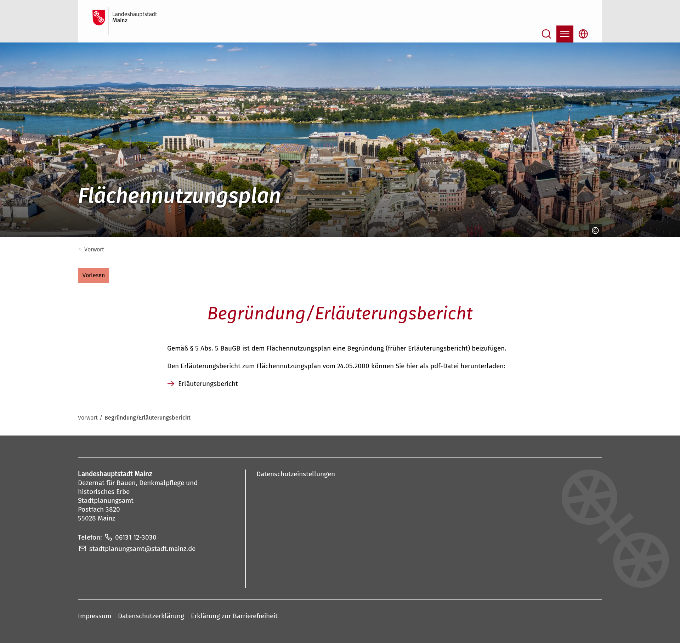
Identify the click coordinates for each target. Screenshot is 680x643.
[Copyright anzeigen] (593, 230)
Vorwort (94, 249)
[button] (93, 275)
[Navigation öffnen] (564, 33)
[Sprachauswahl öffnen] (583, 33)
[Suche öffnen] (546, 33)
